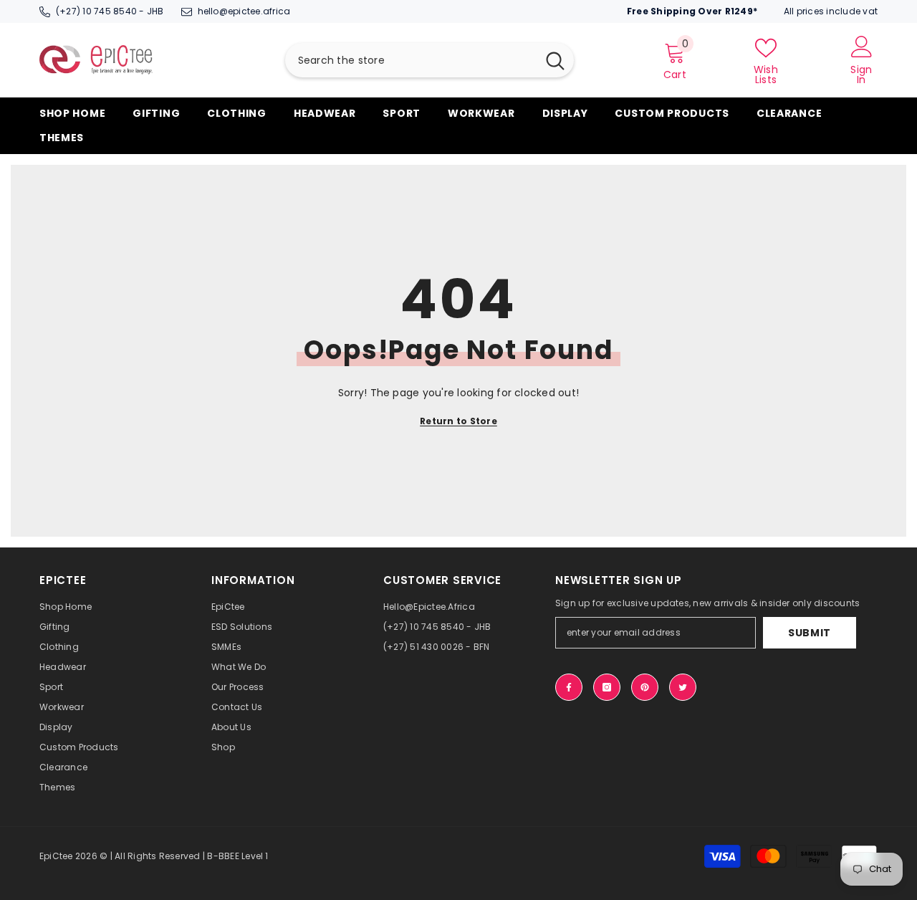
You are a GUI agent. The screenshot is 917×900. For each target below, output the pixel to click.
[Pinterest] (644, 687)
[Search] (429, 60)
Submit (809, 633)
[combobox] (411, 60)
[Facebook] (568, 687)
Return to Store (458, 421)
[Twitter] (682, 687)
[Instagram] (606, 687)
